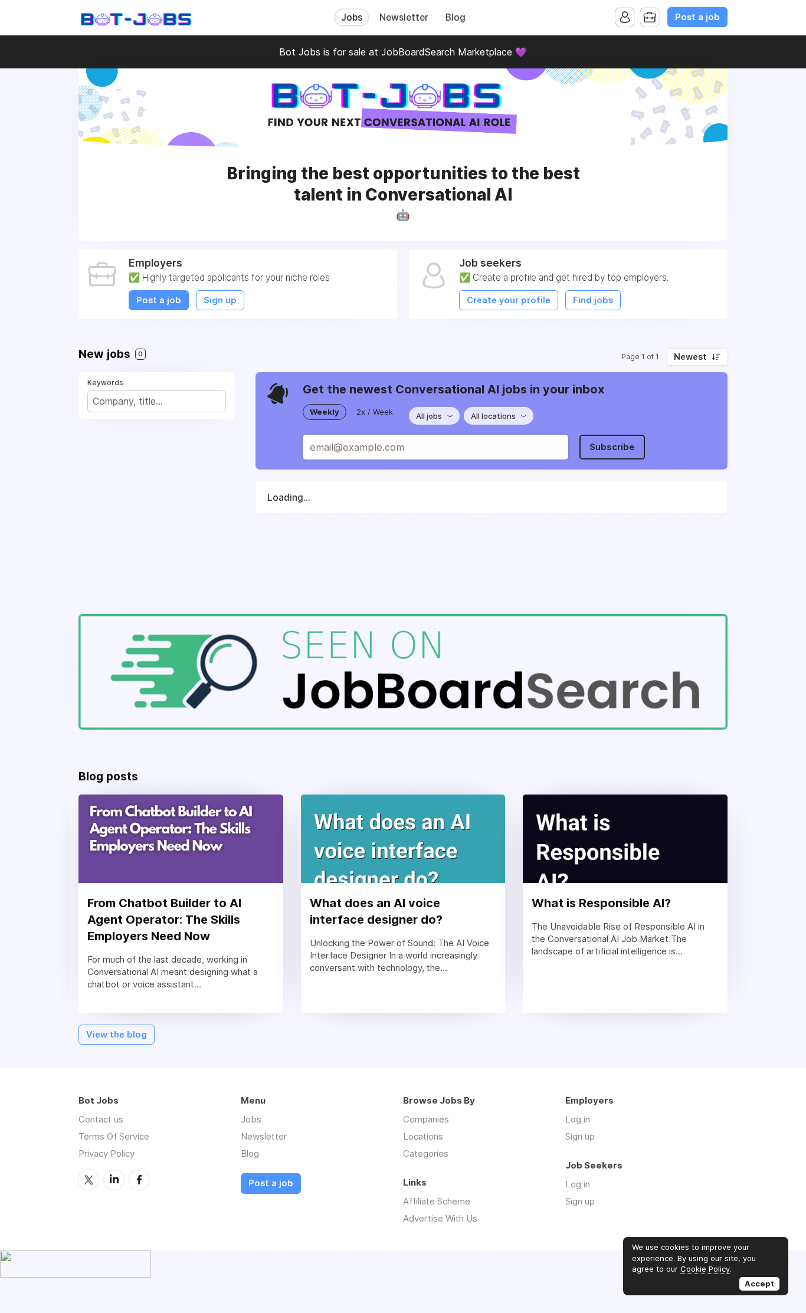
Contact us (100, 1119)
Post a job (697, 17)
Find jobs (593, 300)
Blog (455, 17)
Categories (425, 1153)
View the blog (116, 1034)
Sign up (220, 300)
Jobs (351, 17)
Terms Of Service (113, 1136)
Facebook (139, 1180)
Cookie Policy (705, 1268)
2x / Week (374, 411)
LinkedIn (114, 1180)
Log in (577, 1119)
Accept (759, 1283)
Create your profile (509, 300)
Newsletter (403, 17)
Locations (423, 1136)
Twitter (88, 1180)
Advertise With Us (440, 1218)
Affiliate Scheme (436, 1201)
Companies (426, 1119)
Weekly (324, 411)
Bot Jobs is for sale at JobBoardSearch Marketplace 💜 (403, 52)
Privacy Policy (106, 1153)
